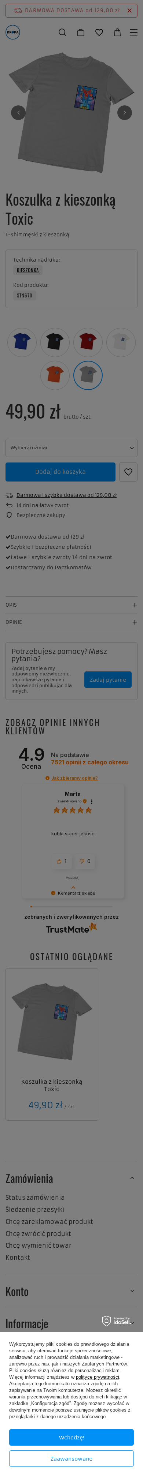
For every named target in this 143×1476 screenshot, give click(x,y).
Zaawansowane (71, 1459)
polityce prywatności (97, 1377)
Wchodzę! (71, 1437)
